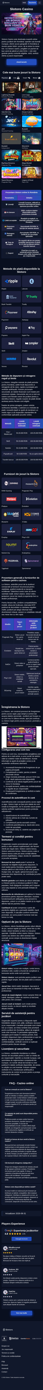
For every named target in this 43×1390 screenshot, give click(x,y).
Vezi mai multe (21, 1313)
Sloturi (35, 78)
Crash (25, 78)
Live (14, 78)
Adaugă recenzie (22, 1239)
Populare (5, 78)
